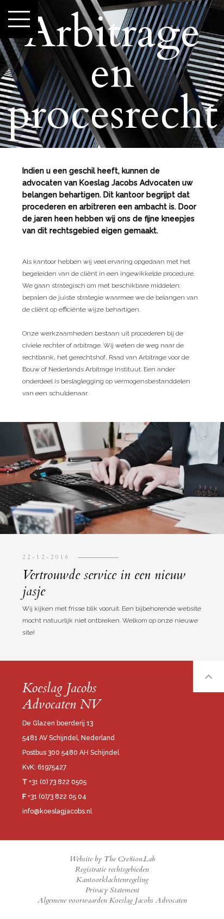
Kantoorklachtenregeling (112, 879)
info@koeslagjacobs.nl (57, 811)
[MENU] (19, 19)
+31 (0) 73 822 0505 (54, 782)
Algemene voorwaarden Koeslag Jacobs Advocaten (112, 900)
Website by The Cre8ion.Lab (112, 859)
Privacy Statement (112, 890)
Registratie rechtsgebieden (112, 869)
